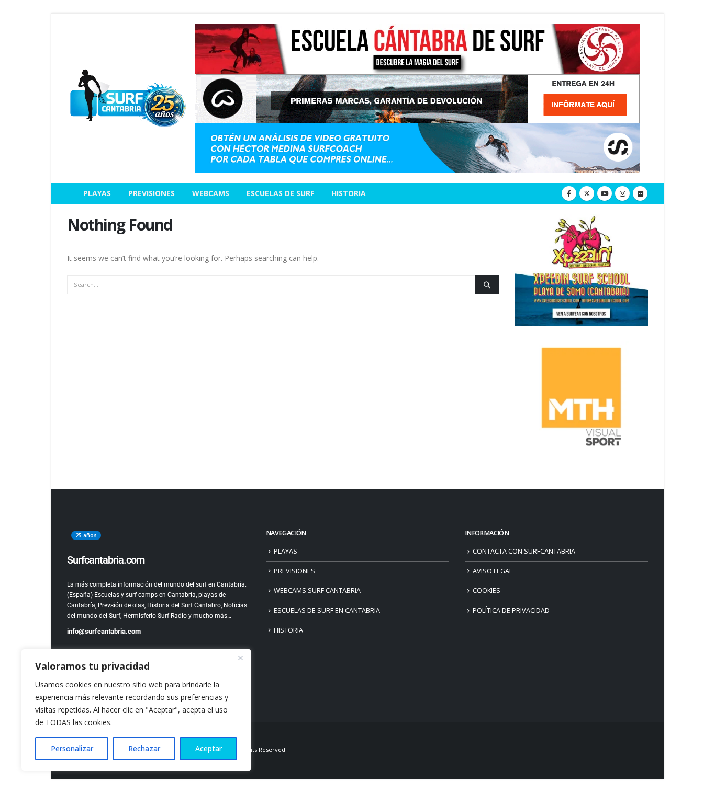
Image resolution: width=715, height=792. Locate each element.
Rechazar (144, 748)
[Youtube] (604, 193)
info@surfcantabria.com (104, 631)
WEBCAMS (210, 193)
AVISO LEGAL (492, 571)
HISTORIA (348, 193)
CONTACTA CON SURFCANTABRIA (524, 551)
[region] (136, 710)
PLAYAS (97, 193)
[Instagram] (622, 193)
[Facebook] (569, 193)
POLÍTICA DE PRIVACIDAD (511, 610)
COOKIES (486, 590)
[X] (586, 193)
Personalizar (72, 748)
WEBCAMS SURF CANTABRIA (317, 590)
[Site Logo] (127, 98)
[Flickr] (640, 193)
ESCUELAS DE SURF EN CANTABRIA (327, 610)
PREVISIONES (151, 193)
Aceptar (208, 748)
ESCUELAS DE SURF (280, 193)
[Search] (487, 284)
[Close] (240, 657)
